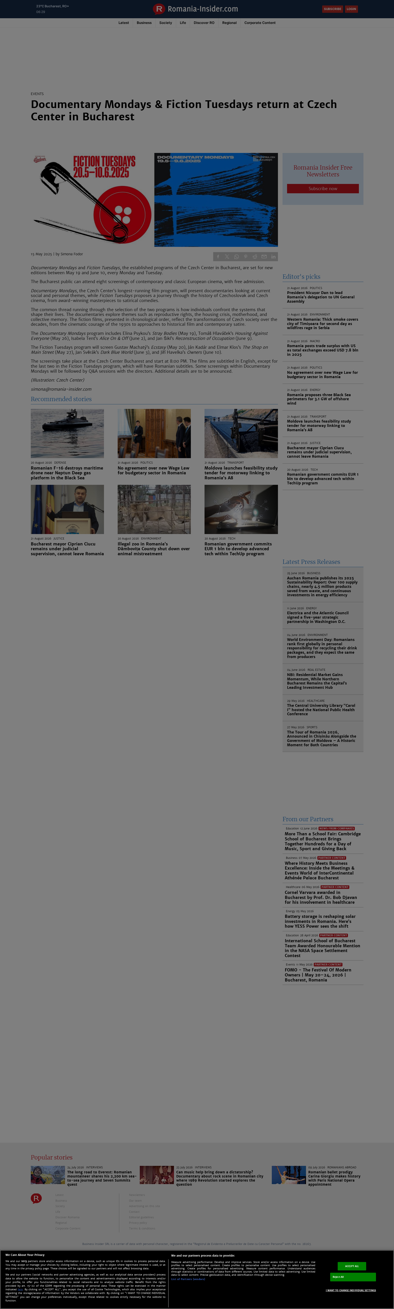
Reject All (338, 1276)
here (20, 1289)
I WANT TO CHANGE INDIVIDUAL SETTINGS (351, 1290)
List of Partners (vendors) (188, 1279)
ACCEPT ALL (352, 1266)
